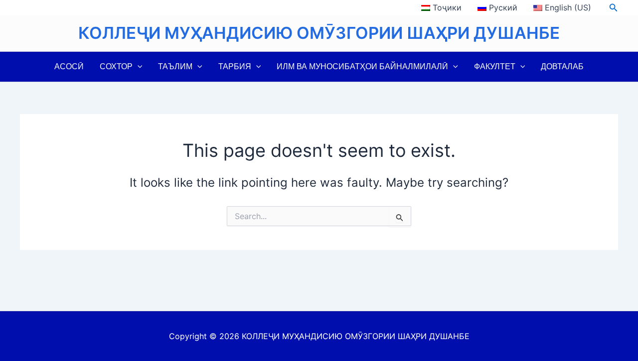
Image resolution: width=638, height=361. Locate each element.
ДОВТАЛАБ (562, 66)
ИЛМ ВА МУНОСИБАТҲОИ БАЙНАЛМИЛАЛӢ (362, 66)
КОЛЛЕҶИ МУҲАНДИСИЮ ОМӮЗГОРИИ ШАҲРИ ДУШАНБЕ (319, 33)
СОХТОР (116, 66)
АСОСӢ (69, 66)
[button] (613, 7)
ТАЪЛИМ (175, 66)
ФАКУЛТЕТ (494, 66)
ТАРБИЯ (234, 66)
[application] (138, 67)
